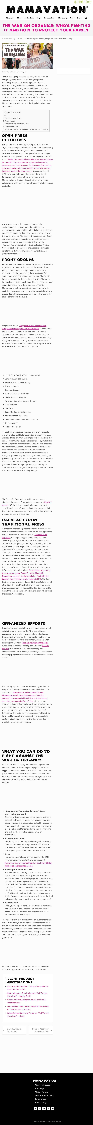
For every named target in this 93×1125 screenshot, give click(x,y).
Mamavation (6, 39)
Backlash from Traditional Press (17, 124)
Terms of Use (40, 1099)
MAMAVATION (46, 1121)
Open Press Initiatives (13, 118)
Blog (13, 39)
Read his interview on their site (35, 643)
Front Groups (10, 121)
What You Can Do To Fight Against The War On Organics (26, 129)
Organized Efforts (11, 126)
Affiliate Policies (41, 1092)
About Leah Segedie (43, 1085)
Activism (19, 39)
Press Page (39, 1088)
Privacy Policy (40, 1102)
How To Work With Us (44, 1095)
